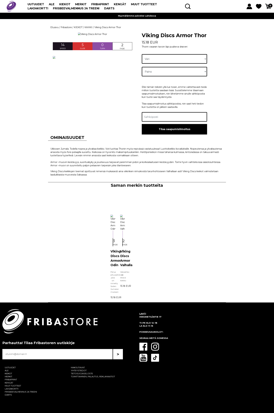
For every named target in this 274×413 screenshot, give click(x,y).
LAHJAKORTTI (38, 8)
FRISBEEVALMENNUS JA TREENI (76, 8)
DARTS (109, 8)
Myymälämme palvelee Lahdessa (137, 16)
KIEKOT (64, 4)
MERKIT (81, 4)
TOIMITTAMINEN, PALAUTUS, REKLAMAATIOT (93, 376)
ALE (52, 4)
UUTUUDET (36, 4)
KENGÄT (120, 4)
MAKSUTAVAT (78, 367)
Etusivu (54, 27)
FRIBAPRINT (100, 4)
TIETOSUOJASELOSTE (82, 373)
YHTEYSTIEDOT (79, 370)
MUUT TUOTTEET (144, 4)
